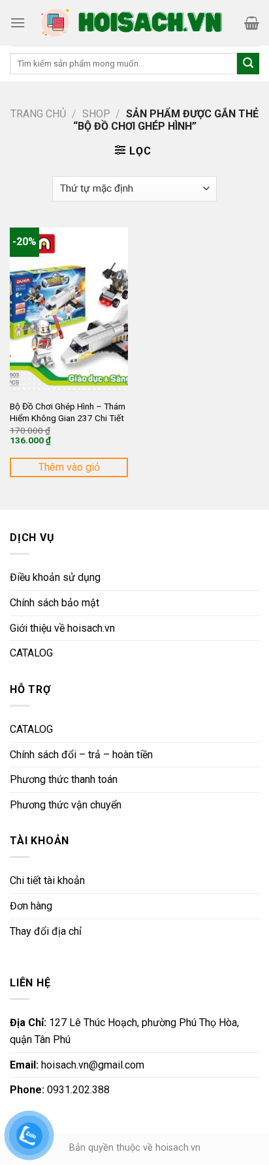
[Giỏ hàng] (251, 22)
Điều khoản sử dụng (55, 577)
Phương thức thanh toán (64, 779)
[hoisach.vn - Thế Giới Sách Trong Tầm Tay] (133, 22)
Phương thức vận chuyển (65, 805)
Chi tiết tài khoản (47, 880)
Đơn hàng (31, 906)
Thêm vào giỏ (69, 467)
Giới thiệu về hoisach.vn (62, 628)
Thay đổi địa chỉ (46, 931)
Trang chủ (38, 114)
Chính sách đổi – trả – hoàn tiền (81, 754)
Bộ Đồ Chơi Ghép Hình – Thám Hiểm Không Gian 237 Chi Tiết (67, 412)
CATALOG (31, 653)
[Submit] (248, 64)
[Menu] (17, 22)
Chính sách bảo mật (54, 603)
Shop (96, 114)
